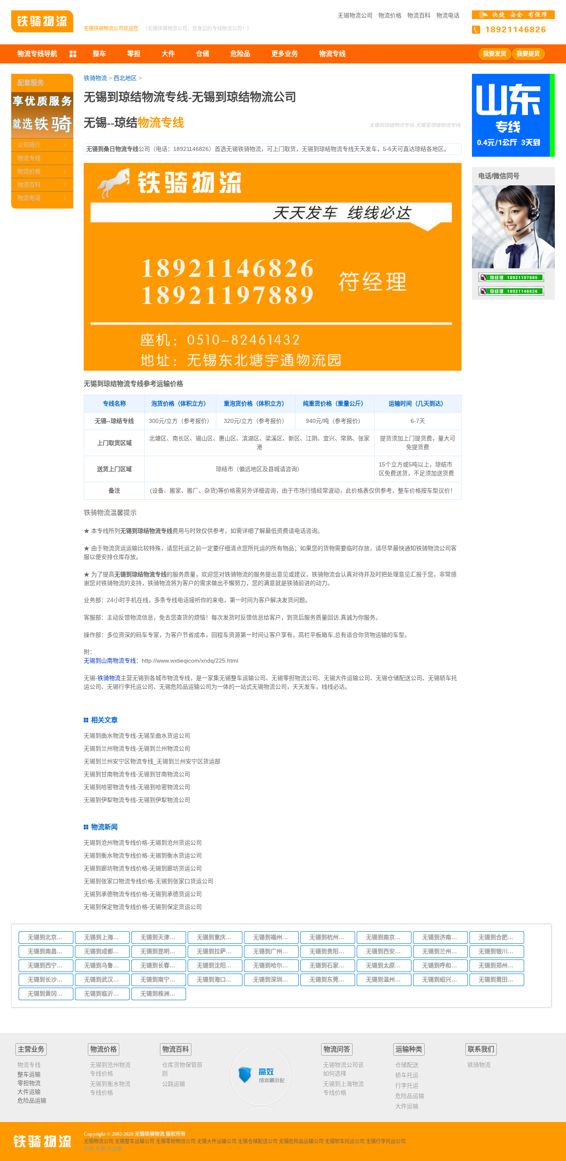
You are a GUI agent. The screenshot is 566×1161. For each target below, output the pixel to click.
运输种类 (409, 1049)
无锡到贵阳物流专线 (330, 951)
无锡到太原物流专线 (386, 965)
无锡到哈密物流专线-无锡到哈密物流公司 (137, 787)
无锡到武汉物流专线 (104, 979)
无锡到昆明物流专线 (160, 951)
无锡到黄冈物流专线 (48, 993)
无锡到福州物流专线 (273, 937)
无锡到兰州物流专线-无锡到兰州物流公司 (137, 748)
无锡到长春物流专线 (160, 965)
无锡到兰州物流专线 (442, 951)
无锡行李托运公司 (386, 1141)
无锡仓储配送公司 (258, 1141)
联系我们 (481, 1049)
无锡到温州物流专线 (386, 979)
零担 (133, 53)
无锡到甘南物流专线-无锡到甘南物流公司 (137, 774)
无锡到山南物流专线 (110, 660)
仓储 (202, 53)
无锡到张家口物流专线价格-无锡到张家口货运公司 (148, 881)
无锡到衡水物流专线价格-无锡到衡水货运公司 (143, 855)
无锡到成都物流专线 (104, 951)
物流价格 (390, 15)
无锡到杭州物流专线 (330, 937)
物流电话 (448, 15)
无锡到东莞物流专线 (330, 979)
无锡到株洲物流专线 (160, 993)
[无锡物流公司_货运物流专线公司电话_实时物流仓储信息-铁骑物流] (42, 21)
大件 (168, 53)
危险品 (240, 53)
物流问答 (337, 1049)
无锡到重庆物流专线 (217, 937)
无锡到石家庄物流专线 (330, 965)
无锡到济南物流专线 (442, 937)
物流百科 (419, 15)
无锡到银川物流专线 (499, 951)
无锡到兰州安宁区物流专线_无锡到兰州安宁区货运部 (152, 761)
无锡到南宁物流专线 (160, 979)
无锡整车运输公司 (135, 1141)
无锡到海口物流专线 (217, 979)
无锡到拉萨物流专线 (217, 951)
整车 (99, 53)
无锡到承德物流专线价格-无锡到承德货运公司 (143, 894)
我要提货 (528, 54)
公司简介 (29, 144)
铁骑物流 (95, 78)
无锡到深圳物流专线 (273, 979)
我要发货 (494, 54)
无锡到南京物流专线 (386, 937)
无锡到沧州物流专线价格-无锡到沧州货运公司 (143, 842)
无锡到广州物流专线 (273, 951)
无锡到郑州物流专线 (499, 965)
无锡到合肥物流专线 (499, 937)
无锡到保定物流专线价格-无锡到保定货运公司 (143, 907)
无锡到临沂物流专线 (104, 993)
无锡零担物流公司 (176, 1141)
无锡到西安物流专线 (386, 951)
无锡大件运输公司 (217, 1141)
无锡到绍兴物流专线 (442, 979)
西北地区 (125, 78)
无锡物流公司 (355, 15)
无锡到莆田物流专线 (499, 979)
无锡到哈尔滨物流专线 (273, 965)
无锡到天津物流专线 (160, 937)
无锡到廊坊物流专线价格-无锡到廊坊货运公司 (143, 868)
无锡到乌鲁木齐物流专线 (104, 965)
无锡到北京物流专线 (48, 937)
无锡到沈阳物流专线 (217, 965)
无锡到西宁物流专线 (48, 965)
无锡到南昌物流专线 (48, 951)
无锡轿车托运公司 (345, 1141)
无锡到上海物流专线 (104, 937)
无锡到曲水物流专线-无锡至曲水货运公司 (137, 735)
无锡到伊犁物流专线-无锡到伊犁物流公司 (137, 800)
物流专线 (29, 158)
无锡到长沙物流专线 (48, 979)
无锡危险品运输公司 (301, 1141)
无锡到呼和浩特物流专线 (442, 965)
